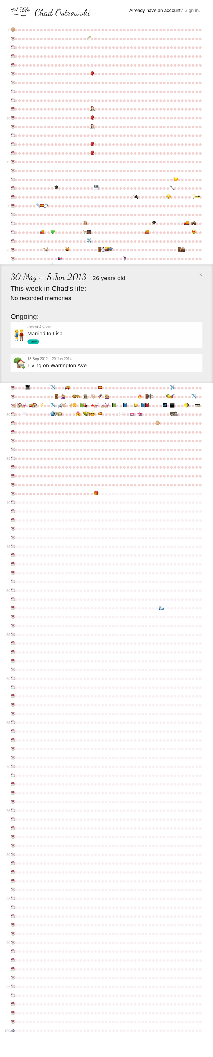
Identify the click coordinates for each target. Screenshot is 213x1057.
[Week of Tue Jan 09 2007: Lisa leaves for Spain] (168, 197)
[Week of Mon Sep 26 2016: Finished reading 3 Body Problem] (113, 405)
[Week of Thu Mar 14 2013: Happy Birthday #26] (12, 258)
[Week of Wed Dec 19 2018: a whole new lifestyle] (157, 423)
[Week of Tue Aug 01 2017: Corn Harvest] (85, 414)
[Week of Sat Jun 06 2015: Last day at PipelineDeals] (56, 396)
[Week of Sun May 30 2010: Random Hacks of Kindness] (52, 232)
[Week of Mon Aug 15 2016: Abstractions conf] (92, 405)
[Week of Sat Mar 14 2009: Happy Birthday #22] (12, 223)
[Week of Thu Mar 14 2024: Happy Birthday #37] (12, 475)
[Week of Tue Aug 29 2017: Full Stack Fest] (99, 414)
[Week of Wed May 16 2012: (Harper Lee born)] (45, 249)
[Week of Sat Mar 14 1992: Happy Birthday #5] (12, 73)
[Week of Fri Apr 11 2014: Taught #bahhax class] (27, 387)
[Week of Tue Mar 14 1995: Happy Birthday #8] (12, 100)
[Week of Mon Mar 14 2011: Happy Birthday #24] (12, 241)
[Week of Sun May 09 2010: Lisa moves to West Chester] (41, 232)
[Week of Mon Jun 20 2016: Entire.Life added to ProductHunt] (63, 405)
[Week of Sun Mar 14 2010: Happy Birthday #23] (12, 232)
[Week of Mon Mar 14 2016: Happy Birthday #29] (12, 405)
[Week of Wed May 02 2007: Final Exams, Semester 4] (38, 205)
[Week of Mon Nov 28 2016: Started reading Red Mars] (146, 405)
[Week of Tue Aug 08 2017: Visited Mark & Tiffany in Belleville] (88, 414)
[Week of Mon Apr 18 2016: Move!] (30, 405)
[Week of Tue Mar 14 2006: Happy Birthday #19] (12, 197)
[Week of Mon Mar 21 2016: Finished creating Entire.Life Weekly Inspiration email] (16, 405)
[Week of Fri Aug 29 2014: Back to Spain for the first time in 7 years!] (99, 387)
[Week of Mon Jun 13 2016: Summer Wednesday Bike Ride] (59, 405)
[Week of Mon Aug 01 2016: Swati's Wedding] (85, 405)
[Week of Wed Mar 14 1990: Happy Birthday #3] (12, 56)
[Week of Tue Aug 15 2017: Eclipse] (92, 414)
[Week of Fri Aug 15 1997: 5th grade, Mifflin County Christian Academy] (92, 117)
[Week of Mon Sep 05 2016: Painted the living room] (103, 405)
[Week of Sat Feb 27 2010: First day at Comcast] (193, 223)
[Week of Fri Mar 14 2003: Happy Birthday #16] (12, 170)
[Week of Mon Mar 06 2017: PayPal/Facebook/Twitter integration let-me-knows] (197, 405)
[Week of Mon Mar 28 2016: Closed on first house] (19, 405)
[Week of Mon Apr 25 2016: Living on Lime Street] (34, 405)
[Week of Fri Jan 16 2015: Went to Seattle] (171, 387)
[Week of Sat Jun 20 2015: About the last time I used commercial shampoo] (63, 396)
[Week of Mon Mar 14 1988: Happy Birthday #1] (12, 38)
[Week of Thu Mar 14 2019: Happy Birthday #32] (12, 432)
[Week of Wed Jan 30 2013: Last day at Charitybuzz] (179, 249)
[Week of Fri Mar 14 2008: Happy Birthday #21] (12, 214)
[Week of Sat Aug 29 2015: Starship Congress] (99, 396)
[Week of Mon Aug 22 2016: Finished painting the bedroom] (95, 405)
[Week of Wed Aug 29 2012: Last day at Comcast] (99, 249)
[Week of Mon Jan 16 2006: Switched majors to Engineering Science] (171, 188)
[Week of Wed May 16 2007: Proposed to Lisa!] (45, 205)
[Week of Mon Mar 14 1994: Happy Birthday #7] (12, 91)
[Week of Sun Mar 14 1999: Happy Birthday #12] (12, 135)
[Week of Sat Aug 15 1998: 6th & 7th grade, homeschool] (92, 126)
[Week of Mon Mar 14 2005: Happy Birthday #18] (12, 188)
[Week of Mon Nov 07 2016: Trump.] (135, 405)
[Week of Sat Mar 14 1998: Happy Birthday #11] (12, 126)
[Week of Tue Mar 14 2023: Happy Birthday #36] (12, 467)
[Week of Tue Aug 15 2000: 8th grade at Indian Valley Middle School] (92, 144)
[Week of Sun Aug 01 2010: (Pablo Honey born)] (85, 232)
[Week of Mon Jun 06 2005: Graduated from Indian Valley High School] (56, 188)
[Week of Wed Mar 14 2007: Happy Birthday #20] (12, 205)
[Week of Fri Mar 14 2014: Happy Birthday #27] (12, 387)
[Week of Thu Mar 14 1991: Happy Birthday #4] (12, 65)
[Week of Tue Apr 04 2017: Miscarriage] (23, 414)
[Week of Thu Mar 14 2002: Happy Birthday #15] (12, 161)
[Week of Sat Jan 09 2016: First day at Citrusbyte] (168, 396)
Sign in (191, 10)
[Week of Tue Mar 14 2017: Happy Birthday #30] (12, 414)
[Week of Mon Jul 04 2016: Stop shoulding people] (70, 405)
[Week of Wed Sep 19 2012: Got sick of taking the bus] (110, 249)
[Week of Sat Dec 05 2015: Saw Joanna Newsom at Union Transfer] (150, 396)
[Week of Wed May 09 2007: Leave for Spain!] (41, 205)
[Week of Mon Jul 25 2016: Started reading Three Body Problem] (81, 405)
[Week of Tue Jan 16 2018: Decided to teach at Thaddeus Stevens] (171, 414)
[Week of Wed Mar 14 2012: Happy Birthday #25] (12, 249)
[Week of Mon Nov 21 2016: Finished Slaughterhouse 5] (142, 405)
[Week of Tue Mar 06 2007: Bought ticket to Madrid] (197, 197)
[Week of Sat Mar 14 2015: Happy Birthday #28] (12, 396)
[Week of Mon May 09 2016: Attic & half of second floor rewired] (41, 405)
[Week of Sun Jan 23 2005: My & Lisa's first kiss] (175, 179)
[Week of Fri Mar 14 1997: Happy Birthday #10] (12, 117)
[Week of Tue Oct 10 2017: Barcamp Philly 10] (121, 414)
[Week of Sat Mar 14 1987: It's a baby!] (12, 29)
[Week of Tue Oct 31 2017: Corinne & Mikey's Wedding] (131, 414)
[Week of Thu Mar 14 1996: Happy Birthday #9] (12, 108)
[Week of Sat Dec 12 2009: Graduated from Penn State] (153, 223)
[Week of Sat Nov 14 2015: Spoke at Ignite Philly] (139, 396)
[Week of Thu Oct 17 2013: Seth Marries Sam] (124, 258)
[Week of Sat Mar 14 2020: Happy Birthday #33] (12, 440)
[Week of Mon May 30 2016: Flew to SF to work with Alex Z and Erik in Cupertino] (52, 405)
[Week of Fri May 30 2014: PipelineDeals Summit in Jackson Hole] (52, 387)
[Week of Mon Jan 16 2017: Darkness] (171, 405)
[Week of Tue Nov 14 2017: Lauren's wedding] (139, 414)
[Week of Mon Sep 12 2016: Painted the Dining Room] (106, 405)
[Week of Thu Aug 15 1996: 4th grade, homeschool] (92, 108)
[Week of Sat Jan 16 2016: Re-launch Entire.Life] (171, 396)
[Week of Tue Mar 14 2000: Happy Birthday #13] (12, 144)
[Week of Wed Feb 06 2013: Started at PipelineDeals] (182, 249)
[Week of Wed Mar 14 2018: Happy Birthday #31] (12, 423)
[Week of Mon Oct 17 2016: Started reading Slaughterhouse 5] (124, 405)
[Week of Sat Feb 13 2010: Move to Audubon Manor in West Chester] (186, 223)
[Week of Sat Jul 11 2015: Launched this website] (74, 396)
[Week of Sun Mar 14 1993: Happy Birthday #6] (12, 82)
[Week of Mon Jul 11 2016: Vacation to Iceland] (74, 405)
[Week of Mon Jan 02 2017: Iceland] (164, 405)
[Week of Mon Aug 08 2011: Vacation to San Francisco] (88, 241)
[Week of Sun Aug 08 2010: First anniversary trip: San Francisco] (88, 232)
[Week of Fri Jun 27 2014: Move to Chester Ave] (67, 387)
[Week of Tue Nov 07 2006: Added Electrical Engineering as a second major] (135, 197)
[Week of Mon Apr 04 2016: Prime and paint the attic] (23, 405)
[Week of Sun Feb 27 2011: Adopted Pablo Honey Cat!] (193, 232)
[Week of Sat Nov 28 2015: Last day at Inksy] (146, 396)
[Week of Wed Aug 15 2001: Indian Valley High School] (92, 153)
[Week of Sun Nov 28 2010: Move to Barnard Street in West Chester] (146, 232)
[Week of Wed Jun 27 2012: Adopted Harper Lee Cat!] (67, 249)
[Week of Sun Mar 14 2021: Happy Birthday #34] (12, 449)
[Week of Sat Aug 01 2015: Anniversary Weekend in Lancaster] (85, 396)
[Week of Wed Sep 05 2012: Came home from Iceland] (103, 249)
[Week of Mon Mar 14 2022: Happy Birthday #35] (12, 458)
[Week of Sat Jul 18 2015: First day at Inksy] (77, 396)
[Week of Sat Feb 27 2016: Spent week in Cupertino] (193, 396)
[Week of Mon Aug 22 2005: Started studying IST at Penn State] (95, 188)
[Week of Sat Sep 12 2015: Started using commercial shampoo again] (106, 396)
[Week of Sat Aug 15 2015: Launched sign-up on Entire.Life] (92, 396)
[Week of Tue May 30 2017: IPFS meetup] (52, 414)
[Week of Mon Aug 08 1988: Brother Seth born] (88, 38)
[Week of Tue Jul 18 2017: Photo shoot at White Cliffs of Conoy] (77, 414)
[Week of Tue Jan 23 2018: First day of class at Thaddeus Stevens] (175, 414)
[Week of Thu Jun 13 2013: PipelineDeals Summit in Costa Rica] (59, 258)
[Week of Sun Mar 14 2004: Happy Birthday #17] (12, 179)
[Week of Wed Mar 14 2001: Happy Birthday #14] (12, 153)
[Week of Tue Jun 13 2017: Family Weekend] (59, 414)
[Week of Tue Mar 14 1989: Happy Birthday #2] (12, 47)
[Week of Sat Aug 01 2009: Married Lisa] (85, 223)
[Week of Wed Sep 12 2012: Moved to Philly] (106, 249)
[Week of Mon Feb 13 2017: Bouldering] (186, 405)
